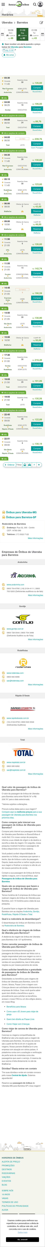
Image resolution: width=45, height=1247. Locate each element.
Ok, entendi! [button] (23, 1240)
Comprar (37, 87)
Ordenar (10, 464)
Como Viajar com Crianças (18, 1024)
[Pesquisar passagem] (35, 4)
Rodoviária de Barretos (14, 925)
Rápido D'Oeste (19, 914)
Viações (6, 1177)
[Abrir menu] (3, 4)
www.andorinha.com (15, 584)
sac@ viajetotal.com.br (16, 770)
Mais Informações (35, 538)
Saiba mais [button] (22, 1232)
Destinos (7, 1169)
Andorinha (27, 911)
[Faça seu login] (40, 4)
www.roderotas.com (15, 673)
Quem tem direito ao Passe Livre (20, 1019)
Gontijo (36, 911)
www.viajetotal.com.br (16, 762)
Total (30, 914)
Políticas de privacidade (15, 1206)
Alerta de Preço (11, 1161)
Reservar (37, 211)
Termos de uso (10, 1202)
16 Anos (6, 1194)
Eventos (6, 1180)
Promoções (8, 1165)
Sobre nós (7, 1190)
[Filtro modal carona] (29, 464)
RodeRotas (7, 914)
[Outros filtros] (39, 464)
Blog (4, 1184)
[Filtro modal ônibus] (24, 464)
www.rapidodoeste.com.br (18, 718)
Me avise (10, 54)
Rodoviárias (8, 1173)
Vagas (5, 1198)
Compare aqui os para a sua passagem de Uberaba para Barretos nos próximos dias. (22, 814)
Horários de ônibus (13, 1157)
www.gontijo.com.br (15, 628)
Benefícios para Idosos (16, 1006)
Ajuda (5, 1209)
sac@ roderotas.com (15, 680)
